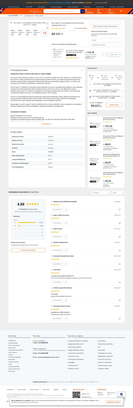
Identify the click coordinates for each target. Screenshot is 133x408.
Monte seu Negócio (56, 7)
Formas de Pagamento (14, 357)
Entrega (10, 355)
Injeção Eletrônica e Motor (76, 350)
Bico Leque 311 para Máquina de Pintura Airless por (107, 84)
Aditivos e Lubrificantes (105, 362)
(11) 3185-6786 (43, 353)
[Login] (113, 9)
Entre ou (110, 11)
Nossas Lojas (100, 7)
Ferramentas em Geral (104, 353)
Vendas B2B (28, 7)
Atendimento (12, 340)
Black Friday (11, 371)
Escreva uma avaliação (28, 250)
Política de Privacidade (31, 402)
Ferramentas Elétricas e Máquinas (78, 341)
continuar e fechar (113, 402)
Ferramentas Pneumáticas (76, 353)
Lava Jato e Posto (73, 356)
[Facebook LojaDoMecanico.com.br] (8, 401)
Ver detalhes (46, 124)
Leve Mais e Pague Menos (117, 7)
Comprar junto (114, 105)
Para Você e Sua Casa (104, 359)
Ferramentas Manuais (74, 347)
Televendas (87, 7)
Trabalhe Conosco (13, 362)
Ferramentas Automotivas (76, 359)
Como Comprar (12, 352)
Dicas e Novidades (73, 7)
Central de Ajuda (13, 343)
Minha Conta (12, 348)
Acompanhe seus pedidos (15, 350)
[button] (120, 209)
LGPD (10, 364)
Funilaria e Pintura (73, 368)
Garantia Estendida (13, 366)
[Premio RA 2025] (111, 393)
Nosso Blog (11, 359)
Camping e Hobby (103, 368)
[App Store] (86, 394)
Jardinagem (71, 362)
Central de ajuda (21, 389)
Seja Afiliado (41, 7)
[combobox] (64, 11)
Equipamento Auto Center (76, 344)
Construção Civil (73, 365)
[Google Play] (86, 397)
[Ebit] (102, 393)
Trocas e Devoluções (14, 345)
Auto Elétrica (102, 341)
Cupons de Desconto (13, 7)
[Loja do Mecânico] (17, 11)
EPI (99, 347)
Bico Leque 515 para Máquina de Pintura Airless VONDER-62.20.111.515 (75, 51)
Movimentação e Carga (105, 365)
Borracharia (101, 350)
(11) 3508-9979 (43, 343)
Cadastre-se (111, 13)
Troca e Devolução (34, 389)
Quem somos (46, 389)
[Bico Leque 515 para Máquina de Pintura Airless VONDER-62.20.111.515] (58, 53)
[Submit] (82, 11)
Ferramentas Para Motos (105, 344)
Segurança (56, 389)
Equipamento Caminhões (105, 356)
